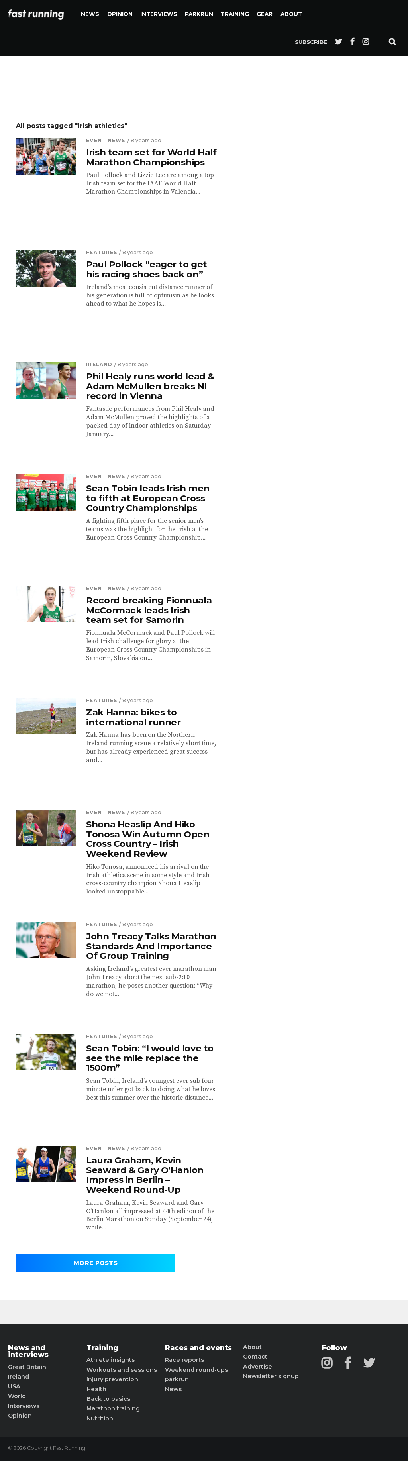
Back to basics (108, 1399)
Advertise (257, 1366)
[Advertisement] (302, 241)
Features (101, 252)
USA (14, 1386)
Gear (265, 14)
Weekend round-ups (196, 1370)
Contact (255, 1356)
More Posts (96, 1263)
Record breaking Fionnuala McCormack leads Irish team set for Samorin (149, 610)
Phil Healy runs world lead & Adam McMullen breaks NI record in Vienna (150, 386)
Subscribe (311, 42)
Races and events (198, 1347)
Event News (105, 140)
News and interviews (28, 1351)
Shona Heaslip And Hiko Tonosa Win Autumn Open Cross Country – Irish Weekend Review (147, 839)
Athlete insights (110, 1360)
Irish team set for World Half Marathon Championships (151, 157)
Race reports (184, 1360)
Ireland (99, 364)
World (17, 1396)
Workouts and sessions (121, 1370)
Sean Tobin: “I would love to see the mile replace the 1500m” (149, 1058)
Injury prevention (112, 1379)
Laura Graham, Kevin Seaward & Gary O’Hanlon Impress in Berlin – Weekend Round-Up (145, 1175)
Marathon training (113, 1408)
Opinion (120, 14)
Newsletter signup (271, 1376)
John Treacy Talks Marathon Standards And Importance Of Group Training (151, 946)
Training (235, 14)
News (90, 14)
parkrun (177, 1379)
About (291, 14)
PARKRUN (199, 14)
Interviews (158, 14)
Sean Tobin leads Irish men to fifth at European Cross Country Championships (147, 498)
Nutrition (99, 1418)
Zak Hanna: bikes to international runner (133, 717)
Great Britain (27, 1367)
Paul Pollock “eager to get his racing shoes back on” (146, 269)
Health (96, 1389)
